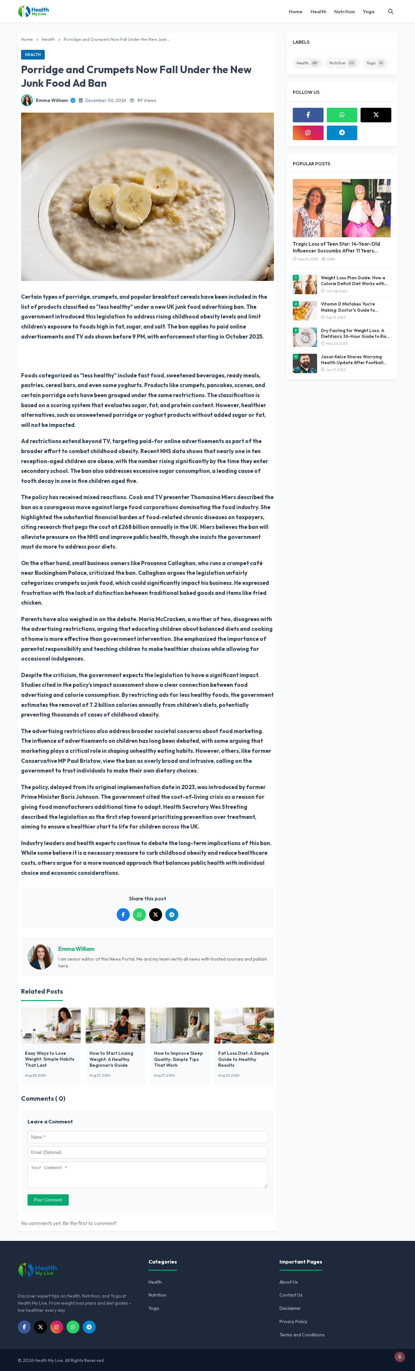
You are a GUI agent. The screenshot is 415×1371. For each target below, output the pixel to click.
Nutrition (344, 11)
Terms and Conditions (302, 1335)
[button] (390, 11)
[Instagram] (308, 133)
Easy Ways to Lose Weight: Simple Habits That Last (49, 1059)
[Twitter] (376, 115)
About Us (288, 1282)
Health (318, 11)
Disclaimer (290, 1308)
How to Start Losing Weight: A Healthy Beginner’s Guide (111, 1059)
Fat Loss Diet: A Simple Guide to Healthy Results (243, 1059)
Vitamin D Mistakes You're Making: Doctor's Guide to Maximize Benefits (348, 309)
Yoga (368, 11)
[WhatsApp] (342, 115)
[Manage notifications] (400, 1357)
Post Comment (48, 1200)
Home (295, 11)
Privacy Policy (293, 1321)
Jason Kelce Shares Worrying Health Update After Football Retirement (352, 362)
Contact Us (290, 1295)
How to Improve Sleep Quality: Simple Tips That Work (178, 1059)
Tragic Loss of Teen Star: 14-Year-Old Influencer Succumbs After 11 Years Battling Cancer (336, 251)
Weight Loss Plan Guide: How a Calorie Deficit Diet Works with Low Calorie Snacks (353, 283)
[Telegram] (342, 133)
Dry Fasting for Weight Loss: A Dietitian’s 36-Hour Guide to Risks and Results (356, 336)
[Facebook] (308, 115)
